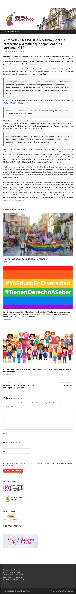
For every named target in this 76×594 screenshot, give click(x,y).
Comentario (8, 407)
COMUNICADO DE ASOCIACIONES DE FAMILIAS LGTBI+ (25, 259)
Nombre (6, 433)
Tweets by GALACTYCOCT (12, 474)
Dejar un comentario (18, 51)
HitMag (70, 591)
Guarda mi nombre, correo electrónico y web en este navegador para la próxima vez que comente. (37, 464)
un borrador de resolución (16, 74)
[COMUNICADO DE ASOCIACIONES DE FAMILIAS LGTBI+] (38, 235)
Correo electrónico (12, 442)
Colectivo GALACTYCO (22, 591)
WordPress (62, 591)
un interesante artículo (44, 184)
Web (5, 452)
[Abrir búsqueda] (70, 32)
